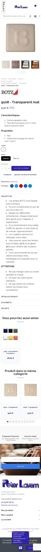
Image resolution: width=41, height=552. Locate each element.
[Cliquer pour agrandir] (4, 55)
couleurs (17, 234)
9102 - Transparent (10, 407)
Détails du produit (9, 297)
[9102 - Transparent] (10, 390)
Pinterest (21, 186)
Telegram (30, 186)
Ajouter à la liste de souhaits (25, 175)
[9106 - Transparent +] (30, 390)
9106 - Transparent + (30, 408)
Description (6, 196)
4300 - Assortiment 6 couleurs (11, 352)
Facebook (12, 186)
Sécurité (5, 308)
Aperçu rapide (14, 338)
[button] (3, 39)
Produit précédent (32, 82)
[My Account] (39, 7)
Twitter (16, 186)
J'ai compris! (32, 548)
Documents (6, 302)
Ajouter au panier (21, 168)
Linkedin (25, 186)
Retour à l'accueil (35, 82)
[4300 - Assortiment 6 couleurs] (10, 334)
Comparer (7, 175)
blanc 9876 (19, 243)
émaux (16, 201)
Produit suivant (38, 82)
